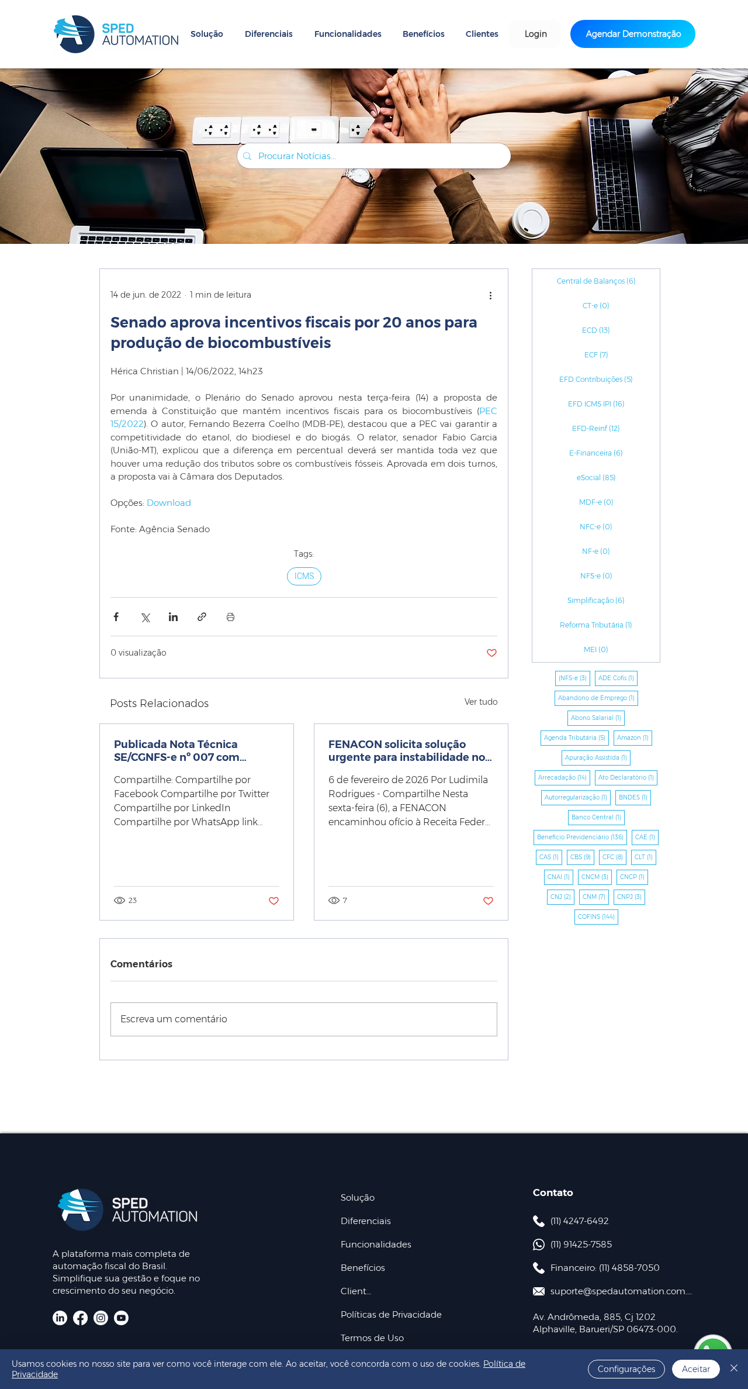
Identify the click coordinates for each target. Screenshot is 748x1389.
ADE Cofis (618, 678)
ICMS (304, 576)
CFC (614, 857)
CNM (596, 896)
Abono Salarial (598, 718)
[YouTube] (121, 1318)
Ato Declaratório (627, 777)
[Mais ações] (490, 295)
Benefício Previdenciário (582, 837)
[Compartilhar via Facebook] (116, 616)
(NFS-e (574, 678)
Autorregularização (578, 797)
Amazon (634, 737)
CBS (582, 857)
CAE (647, 837)
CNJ (562, 896)
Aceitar (696, 1369)
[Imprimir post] (230, 616)
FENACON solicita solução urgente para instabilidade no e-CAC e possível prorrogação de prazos (406, 751)
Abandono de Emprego (598, 698)
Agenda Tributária (576, 737)
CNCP (634, 877)
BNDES (635, 797)
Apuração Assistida (598, 757)
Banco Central (598, 817)
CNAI (560, 877)
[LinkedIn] (60, 1318)
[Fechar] (734, 1369)
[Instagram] (101, 1318)
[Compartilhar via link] (201, 616)
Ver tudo (481, 702)
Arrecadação (564, 777)
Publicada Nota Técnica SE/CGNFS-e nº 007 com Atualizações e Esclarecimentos (177, 751)
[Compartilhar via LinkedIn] (173, 616)
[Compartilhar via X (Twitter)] (144, 616)
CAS (550, 857)
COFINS (598, 916)
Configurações (626, 1369)
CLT (645, 857)
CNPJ (631, 896)
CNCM (596, 877)
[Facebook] (80, 1318)
